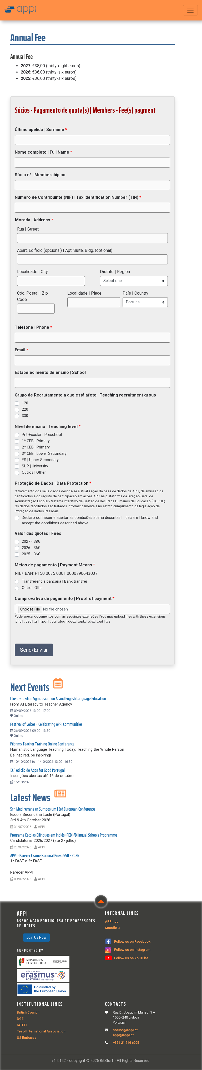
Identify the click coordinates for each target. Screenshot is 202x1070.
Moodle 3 (112, 928)
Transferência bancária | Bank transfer (54, 581)
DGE (20, 1019)
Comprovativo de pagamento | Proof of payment (64, 598)
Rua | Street (28, 229)
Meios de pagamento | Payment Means (54, 564)
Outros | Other (34, 472)
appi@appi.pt (123, 1035)
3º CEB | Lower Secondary (44, 453)
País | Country (135, 293)
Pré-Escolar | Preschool (42, 434)
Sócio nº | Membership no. (41, 174)
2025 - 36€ (31, 554)
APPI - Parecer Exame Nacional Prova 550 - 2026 (44, 855)
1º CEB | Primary (36, 441)
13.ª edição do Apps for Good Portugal (37, 770)
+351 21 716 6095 (126, 1043)
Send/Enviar (34, 650)
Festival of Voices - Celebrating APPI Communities (46, 724)
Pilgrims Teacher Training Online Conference (42, 744)
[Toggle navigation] (190, 10)
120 (25, 403)
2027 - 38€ (31, 541)
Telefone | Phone (32, 327)
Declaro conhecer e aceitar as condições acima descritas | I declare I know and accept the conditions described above (90, 520)
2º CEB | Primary (36, 447)
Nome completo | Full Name (42, 152)
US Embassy (26, 1038)
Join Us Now (36, 937)
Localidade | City (32, 271)
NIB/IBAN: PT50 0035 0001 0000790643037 (56, 573)
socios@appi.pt (125, 1030)
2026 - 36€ (31, 548)
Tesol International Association (41, 1031)
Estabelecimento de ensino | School (50, 372)
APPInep (112, 921)
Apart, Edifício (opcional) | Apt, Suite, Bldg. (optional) (64, 250)
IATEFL (22, 1025)
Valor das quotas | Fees (38, 533)
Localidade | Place (84, 293)
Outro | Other (33, 588)
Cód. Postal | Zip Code (32, 296)
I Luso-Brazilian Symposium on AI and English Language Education (58, 698)
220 (25, 409)
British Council (28, 1012)
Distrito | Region (115, 271)
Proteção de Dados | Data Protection (52, 483)
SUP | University (35, 466)
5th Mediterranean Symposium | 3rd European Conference (52, 809)
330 (25, 416)
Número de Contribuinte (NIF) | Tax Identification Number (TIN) (77, 197)
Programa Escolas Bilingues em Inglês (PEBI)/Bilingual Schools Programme (63, 835)
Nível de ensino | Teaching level (47, 426)
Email (20, 349)
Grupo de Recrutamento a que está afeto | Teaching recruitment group (85, 395)
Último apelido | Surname (40, 129)
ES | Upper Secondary (40, 460)
